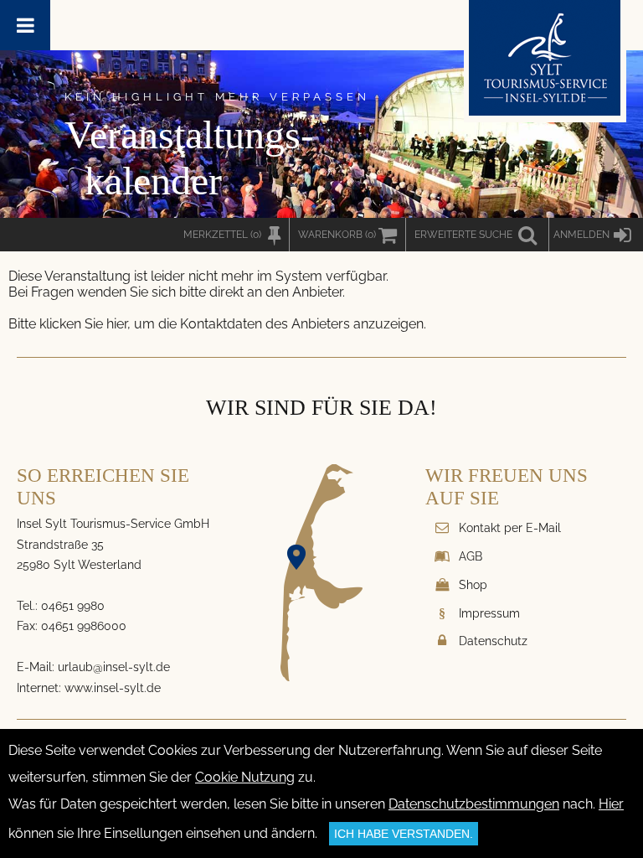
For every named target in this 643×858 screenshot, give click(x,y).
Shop (473, 584)
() (337, 234)
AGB (470, 556)
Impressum (489, 613)
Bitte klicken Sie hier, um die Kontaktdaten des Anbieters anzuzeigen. (217, 324)
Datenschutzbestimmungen (473, 804)
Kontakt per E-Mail (510, 527)
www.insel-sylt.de (112, 687)
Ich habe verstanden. (403, 833)
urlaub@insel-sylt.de (114, 666)
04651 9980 (73, 605)
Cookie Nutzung (245, 777)
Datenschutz (493, 640)
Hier (611, 804)
